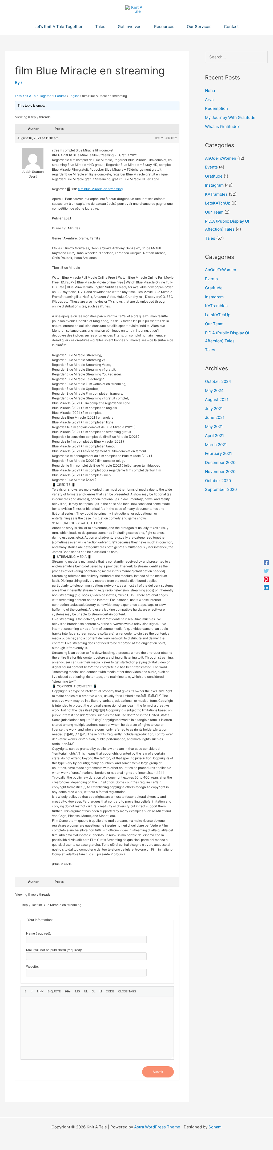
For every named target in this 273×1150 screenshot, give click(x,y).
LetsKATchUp (217, 203)
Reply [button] (159, 138)
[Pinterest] (266, 579)
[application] (85, 27)
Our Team (214, 212)
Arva (209, 99)
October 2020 (218, 480)
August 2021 (216, 399)
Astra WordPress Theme (157, 1126)
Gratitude (214, 176)
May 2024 (214, 390)
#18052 (171, 138)
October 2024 (218, 381)
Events (211, 167)
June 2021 (214, 417)
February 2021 (218, 453)
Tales (210, 238)
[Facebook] (266, 563)
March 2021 (216, 444)
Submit (158, 1072)
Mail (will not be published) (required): (54, 950)
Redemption (216, 108)
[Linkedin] (266, 587)
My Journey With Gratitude (230, 117)
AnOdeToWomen (220, 158)
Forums (60, 96)
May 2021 (214, 426)
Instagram (214, 185)
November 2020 (220, 471)
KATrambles (216, 194)
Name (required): (38, 933)
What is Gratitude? (222, 126)
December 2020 (220, 462)
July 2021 (214, 408)
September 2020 (221, 489)
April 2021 (214, 435)
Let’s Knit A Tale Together (34, 96)
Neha (210, 90)
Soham (215, 1126)
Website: (32, 966)
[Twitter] (266, 571)
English (74, 96)
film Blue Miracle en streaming (100, 189)
